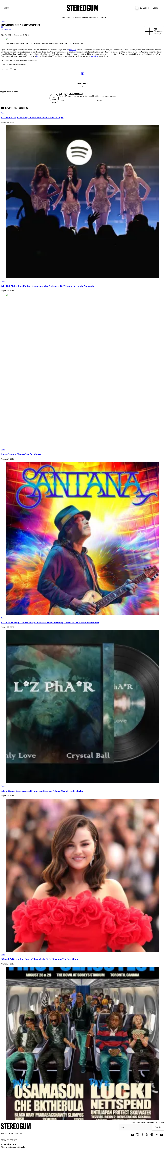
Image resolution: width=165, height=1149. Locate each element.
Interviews (84, 18)
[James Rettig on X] (82, 86)
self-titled (72, 50)
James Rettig (8, 29)
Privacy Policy (9, 1140)
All (60, 18)
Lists (98, 18)
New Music (66, 18)
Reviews (92, 18)
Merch (103, 18)
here (37, 56)
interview (94, 56)
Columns (75, 18)
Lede (23, 1147)
